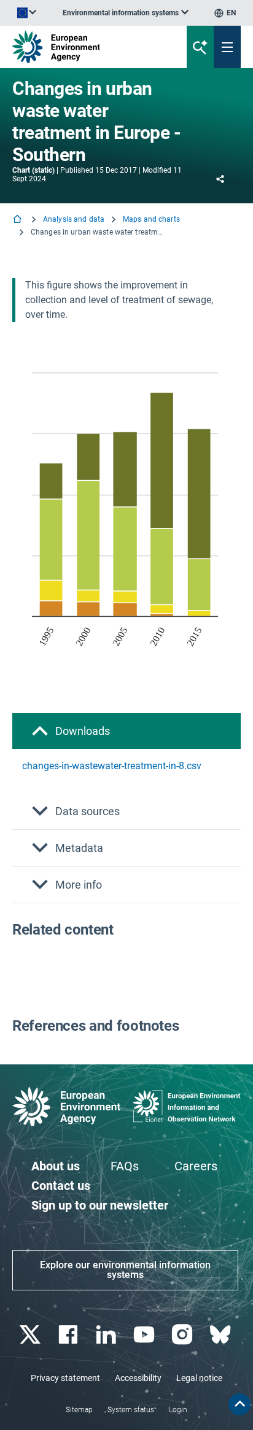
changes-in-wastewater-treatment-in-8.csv (111, 766)
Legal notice (199, 1378)
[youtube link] (145, 1334)
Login (178, 1410)
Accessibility (138, 1378)
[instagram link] (183, 1334)
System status (130, 1410)
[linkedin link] (107, 1334)
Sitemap (79, 1410)
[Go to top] (239, 1404)
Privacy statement (65, 1378)
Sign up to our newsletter (99, 1205)
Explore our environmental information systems (125, 1270)
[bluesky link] (221, 1334)
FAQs (125, 1166)
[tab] (126, 731)
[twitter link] (31, 1334)
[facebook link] (69, 1334)
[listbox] (125, 13)
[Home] (18, 220)
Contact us (60, 1185)
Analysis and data (73, 219)
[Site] (85, 47)
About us (55, 1166)
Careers (195, 1166)
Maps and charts (151, 219)
